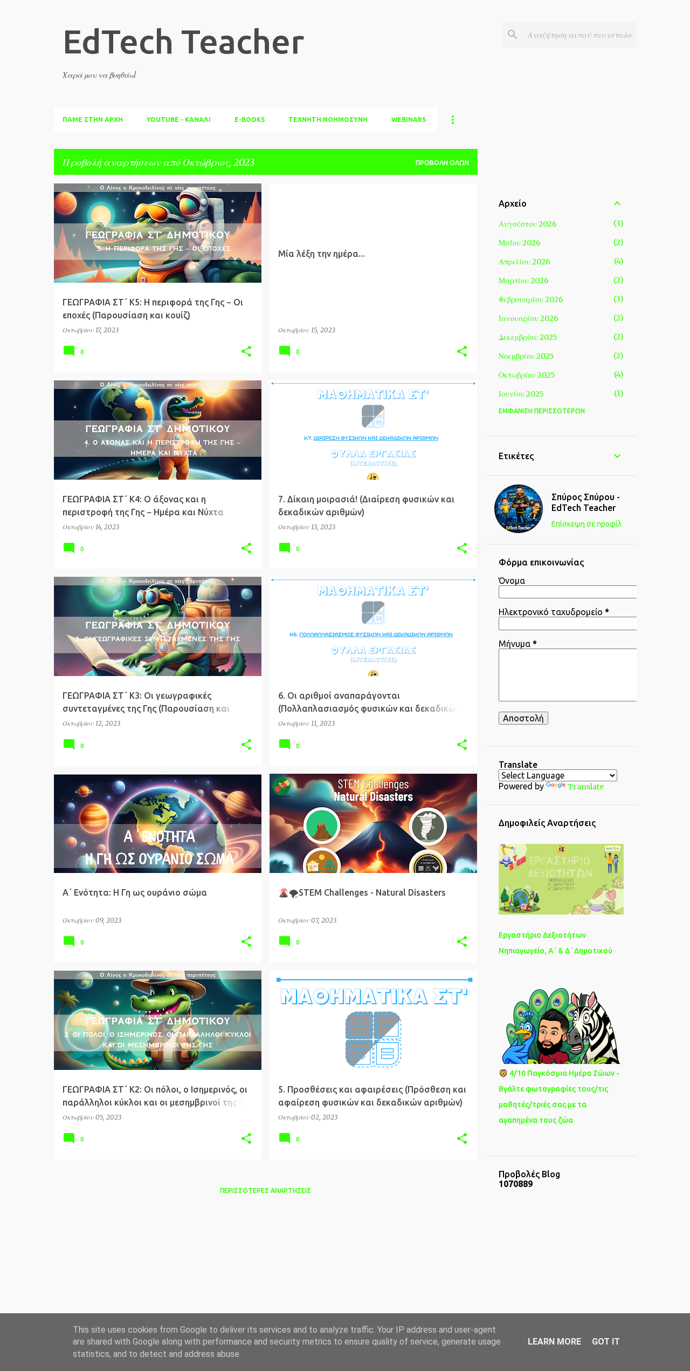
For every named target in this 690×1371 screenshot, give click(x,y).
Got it (606, 1341)
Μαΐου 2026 (520, 243)
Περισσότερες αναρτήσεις (265, 1190)
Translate (586, 787)
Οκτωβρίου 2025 (527, 375)
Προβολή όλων (442, 162)
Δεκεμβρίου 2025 (528, 337)
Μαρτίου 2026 (524, 280)
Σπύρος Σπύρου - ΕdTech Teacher (585, 502)
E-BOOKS (249, 119)
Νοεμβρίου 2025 (526, 356)
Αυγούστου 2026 (528, 224)
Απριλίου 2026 (524, 262)
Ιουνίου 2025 (521, 394)
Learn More (554, 1341)
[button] (246, 352)
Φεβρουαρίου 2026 (531, 299)
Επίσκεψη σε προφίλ (586, 524)
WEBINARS (408, 119)
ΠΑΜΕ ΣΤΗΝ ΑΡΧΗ (93, 119)
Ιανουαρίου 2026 (528, 318)
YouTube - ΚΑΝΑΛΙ (179, 119)
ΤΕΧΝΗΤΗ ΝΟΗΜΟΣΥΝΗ (328, 119)
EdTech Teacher (183, 41)
